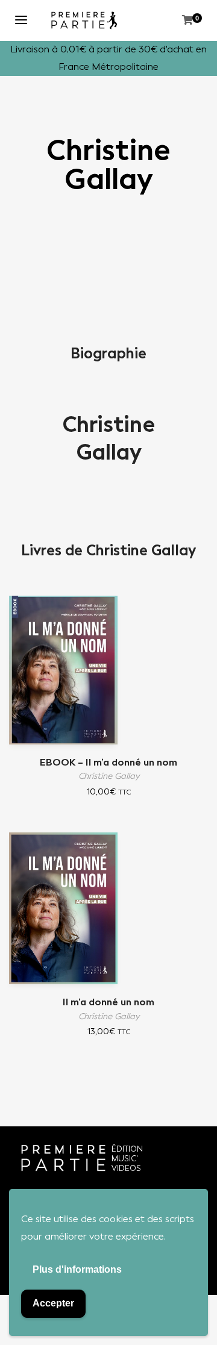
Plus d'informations (77, 1269)
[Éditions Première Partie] (84, 20)
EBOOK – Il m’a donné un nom (108, 762)
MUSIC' (125, 1158)
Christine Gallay (108, 438)
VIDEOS (126, 1168)
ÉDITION (127, 1148)
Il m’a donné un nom (108, 1002)
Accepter (53, 1303)
